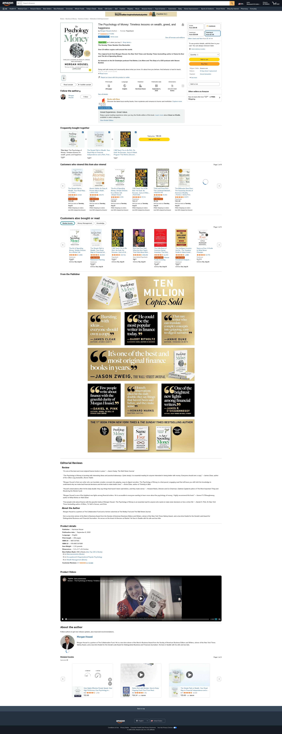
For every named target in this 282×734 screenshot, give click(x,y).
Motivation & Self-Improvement (99, 19)
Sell (116, 9)
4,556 (80, 255)
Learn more (159, 115)
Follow (85, 97)
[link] (99, 139)
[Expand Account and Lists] (259, 4)
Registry (130, 9)
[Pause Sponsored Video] (110, 680)
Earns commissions (80, 578)
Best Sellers (47, 9)
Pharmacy (244, 9)
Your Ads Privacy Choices (165, 727)
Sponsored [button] (63, 660)
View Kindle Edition (106, 120)
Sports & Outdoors (207, 9)
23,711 (123, 255)
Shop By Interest (233, 9)
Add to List (194, 84)
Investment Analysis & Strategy (183, 259)
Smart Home (220, 9)
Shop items (126, 42)
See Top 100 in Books (94, 552)
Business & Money (71, 19)
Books (100, 9)
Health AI (12, 9)
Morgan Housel (105, 31)
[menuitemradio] (216, 619)
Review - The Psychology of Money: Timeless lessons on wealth (90, 581)
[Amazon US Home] (120, 721)
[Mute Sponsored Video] (110, 684)
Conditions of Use (113, 727)
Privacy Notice (124, 727)
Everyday (253, 9)
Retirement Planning (97, 259)
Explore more (177, 101)
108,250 (145, 255)
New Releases (59, 9)
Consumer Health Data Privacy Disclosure (143, 727)
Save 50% (102, 42)
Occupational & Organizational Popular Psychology (84, 557)
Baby (180, 9)
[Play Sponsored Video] (141, 675)
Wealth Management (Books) (77, 560)
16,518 (102, 255)
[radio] (196, 26)
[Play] (62, 619)
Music (137, 9)
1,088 (187, 255)
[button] (5, 9)
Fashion (122, 9)
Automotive (172, 9)
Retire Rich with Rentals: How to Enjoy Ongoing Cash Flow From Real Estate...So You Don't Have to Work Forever (145, 689)
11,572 (165, 255)
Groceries (69, 9)
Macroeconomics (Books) (75, 554)
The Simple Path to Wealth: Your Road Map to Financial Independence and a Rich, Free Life (194, 689)
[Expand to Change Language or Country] (147, 721)
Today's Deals (91, 9)
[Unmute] (219, 619)
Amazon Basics (35, 9)
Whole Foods (79, 9)
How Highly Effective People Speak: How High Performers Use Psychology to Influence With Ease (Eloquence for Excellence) (98, 689)
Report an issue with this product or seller (115, 77)
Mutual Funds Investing (161, 259)
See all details (103, 94)
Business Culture (83, 19)
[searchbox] (126, 3)
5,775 (208, 255)
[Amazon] (8, 3)
